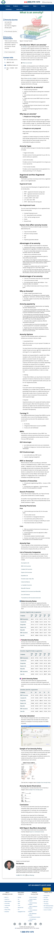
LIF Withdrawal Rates (48, 907)
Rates (35, 6)
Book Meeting (48, 2)
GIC (18, 899)
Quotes (43, 6)
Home (8, 6)
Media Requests (7, 901)
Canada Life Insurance (26, 569)
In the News (7, 903)
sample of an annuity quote (36, 789)
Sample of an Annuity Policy (43, 782)
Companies (26, 6)
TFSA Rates (46, 903)
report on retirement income (37, 832)
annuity (24, 46)
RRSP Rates (46, 899)
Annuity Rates (46, 895)
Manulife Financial (25, 588)
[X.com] (20, 924)
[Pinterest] (25, 924)
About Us (6, 897)
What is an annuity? (27, 63)
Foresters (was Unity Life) (27, 578)
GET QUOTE (46, 889)
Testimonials (7, 905)
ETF (18, 909)
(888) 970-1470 (33, 2)
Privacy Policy (7, 909)
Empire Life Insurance (26, 572)
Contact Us (6, 899)
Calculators (9, 9)
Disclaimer (6, 911)
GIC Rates (46, 897)
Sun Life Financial (25, 594)
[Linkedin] (30, 924)
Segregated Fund (21, 911)
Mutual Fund (20, 907)
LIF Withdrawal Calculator (34, 917)
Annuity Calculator (33, 897)
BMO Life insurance (26, 566)
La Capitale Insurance (26, 585)
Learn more (19, 9)
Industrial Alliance (25, 582)
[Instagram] (35, 924)
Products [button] (15, 6)
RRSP (19, 901)
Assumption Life (25, 563)
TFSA (19, 905)
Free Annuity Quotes (11, 31)
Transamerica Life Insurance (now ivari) (31, 597)
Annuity (19, 897)
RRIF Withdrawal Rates (48, 905)
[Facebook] (15, 924)
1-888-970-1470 (27, 932)
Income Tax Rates (47, 909)
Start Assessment (10, 52)
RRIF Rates (46, 901)
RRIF (19, 903)
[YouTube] (41, 924)
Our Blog (6, 907)
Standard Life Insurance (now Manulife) (31, 591)
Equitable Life (24, 575)
